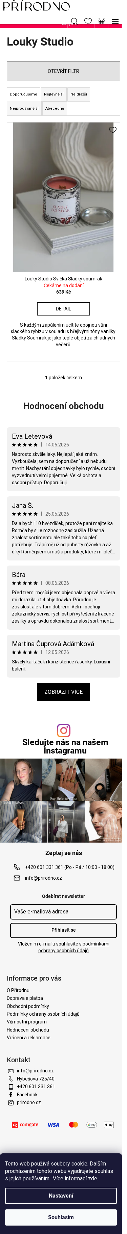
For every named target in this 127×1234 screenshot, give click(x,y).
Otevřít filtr (63, 71)
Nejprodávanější (24, 108)
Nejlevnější (54, 94)
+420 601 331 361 (36, 1086)
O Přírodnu (18, 990)
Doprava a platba (25, 998)
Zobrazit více (63, 692)
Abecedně (54, 108)
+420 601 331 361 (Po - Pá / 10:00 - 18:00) (69, 867)
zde (92, 1178)
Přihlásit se (63, 930)
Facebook (27, 1094)
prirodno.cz (29, 1102)
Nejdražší (78, 94)
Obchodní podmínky (28, 1006)
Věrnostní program (27, 1021)
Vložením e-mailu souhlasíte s (63, 947)
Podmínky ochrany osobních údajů (43, 1014)
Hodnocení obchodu (63, 406)
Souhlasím (61, 1217)
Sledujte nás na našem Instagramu (65, 746)
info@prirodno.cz (43, 878)
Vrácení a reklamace (28, 1037)
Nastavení (61, 1195)
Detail (63, 308)
